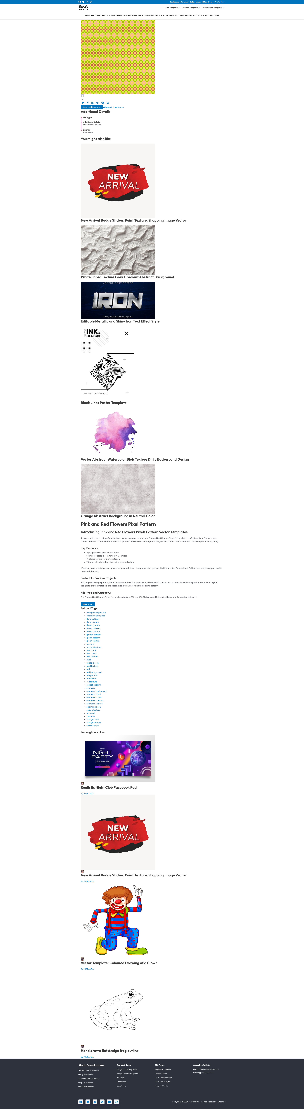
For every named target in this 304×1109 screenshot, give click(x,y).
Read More (87, 604)
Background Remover (179, 2)
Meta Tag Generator (163, 1078)
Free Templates (172, 7)
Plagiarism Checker (163, 1069)
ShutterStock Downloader (89, 1070)
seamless (90, 688)
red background (94, 672)
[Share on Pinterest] (97, 102)
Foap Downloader (85, 1083)
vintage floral (92, 719)
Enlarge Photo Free (216, 2)
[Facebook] (79, 2)
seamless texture (94, 703)
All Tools (197, 15)
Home (87, 15)
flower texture (93, 631)
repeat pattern (93, 685)
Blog (216, 15)
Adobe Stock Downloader (88, 1078)
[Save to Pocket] (108, 102)
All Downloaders (99, 15)
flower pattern (93, 628)
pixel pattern (92, 663)
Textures (90, 716)
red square (91, 678)
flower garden (93, 625)
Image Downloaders (147, 15)
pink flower (91, 653)
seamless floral (93, 694)
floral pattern (92, 619)
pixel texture (92, 666)
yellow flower (92, 725)
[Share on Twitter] (83, 102)
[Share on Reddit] (102, 102)
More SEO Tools (161, 1086)
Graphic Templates (190, 7)
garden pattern (93, 634)
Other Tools (121, 1082)
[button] (179, 7)
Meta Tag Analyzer (162, 1082)
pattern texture (93, 647)
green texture (92, 641)
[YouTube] (109, 1101)
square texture (93, 710)
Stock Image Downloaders (123, 15)
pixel (88, 659)
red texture (91, 681)
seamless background (96, 691)
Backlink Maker (161, 1073)
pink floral (91, 650)
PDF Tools (121, 1078)
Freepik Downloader (114, 107)
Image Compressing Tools (127, 1073)
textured (90, 713)
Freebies (209, 15)
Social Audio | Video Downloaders (175, 15)
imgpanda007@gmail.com (209, 1069)
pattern (90, 644)
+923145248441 (208, 1073)
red (88, 669)
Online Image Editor (198, 2)
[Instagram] (87, 2)
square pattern (93, 707)
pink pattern (92, 656)
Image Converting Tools (127, 1069)
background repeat (95, 615)
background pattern (96, 612)
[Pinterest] (91, 2)
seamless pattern (94, 700)
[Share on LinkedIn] (92, 102)
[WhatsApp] (116, 1101)
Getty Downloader (85, 1074)
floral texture (92, 622)
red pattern (91, 675)
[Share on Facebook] (88, 102)
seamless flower (94, 697)
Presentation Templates (212, 7)
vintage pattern (93, 722)
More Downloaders (86, 1087)
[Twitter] (83, 2)
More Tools (121, 1086)
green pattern (93, 637)
